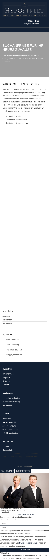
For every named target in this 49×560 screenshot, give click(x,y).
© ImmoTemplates (24, 467)
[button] (24, 30)
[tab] (7, 471)
